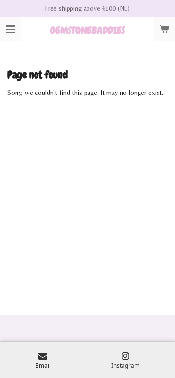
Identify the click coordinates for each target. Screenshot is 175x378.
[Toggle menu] (10, 29)
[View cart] (164, 29)
